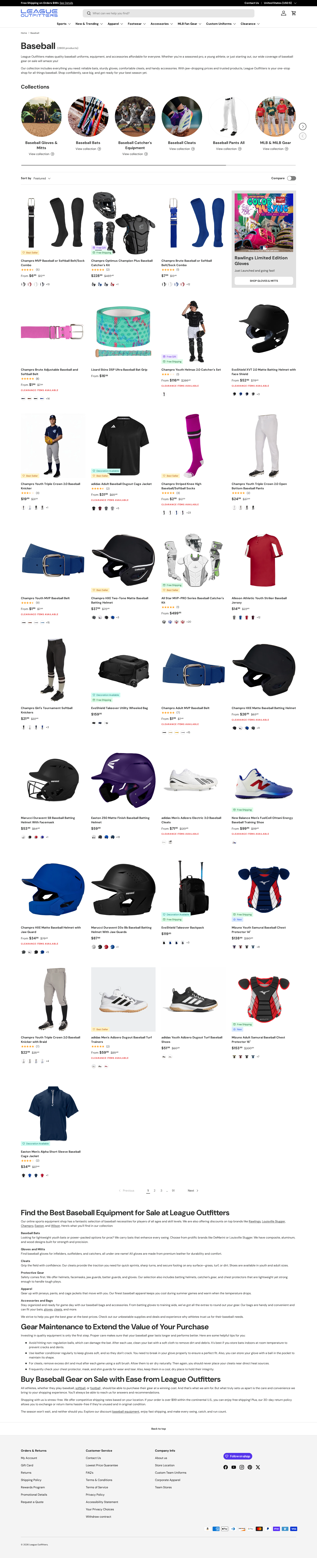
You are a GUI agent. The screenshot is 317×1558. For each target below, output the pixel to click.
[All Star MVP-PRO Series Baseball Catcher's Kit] (193, 560)
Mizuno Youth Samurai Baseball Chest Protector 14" (259, 930)
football (95, 1388)
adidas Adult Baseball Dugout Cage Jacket (121, 484)
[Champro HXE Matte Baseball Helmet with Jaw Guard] (53, 889)
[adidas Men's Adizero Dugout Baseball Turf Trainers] (123, 999)
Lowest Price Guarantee (102, 1465)
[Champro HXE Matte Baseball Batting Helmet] (264, 670)
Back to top (158, 1428)
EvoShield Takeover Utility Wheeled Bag (119, 708)
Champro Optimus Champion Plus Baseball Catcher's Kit (122, 263)
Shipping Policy (31, 1480)
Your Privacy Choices (100, 1509)
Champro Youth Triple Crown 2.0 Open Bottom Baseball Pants (259, 486)
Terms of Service (97, 1487)
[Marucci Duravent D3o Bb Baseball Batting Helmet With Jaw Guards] (123, 889)
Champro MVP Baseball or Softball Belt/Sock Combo (53, 263)
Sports (62, 24)
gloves (48, 1309)
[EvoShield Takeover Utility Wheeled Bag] (123, 670)
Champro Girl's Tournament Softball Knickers (46, 710)
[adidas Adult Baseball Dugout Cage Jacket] (123, 446)
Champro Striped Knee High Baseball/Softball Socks (181, 486)
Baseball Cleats (182, 142)
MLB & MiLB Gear (275, 142)
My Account (29, 1458)
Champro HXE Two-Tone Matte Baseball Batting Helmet (119, 600)
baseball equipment (125, 1411)
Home (24, 33)
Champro (27, 1226)
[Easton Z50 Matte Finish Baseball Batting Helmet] (123, 780)
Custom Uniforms (219, 24)
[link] (126, 1190)
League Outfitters (38, 1544)
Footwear (135, 24)
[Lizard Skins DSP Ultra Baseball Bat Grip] (123, 331)
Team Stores (163, 1487)
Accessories (160, 24)
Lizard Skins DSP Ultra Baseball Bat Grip (119, 370)
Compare (278, 178)
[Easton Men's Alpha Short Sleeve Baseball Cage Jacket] (53, 1114)
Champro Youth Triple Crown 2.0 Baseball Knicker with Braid (50, 1039)
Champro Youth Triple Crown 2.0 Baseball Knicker (50, 486)
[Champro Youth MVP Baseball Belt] (53, 560)
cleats (58, 1309)
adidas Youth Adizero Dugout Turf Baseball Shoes (191, 1039)
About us (161, 1458)
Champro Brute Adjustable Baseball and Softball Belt (49, 372)
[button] (294, 13)
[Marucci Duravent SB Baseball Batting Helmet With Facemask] (53, 780)
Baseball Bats (88, 142)
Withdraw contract (98, 1517)
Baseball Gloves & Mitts (41, 145)
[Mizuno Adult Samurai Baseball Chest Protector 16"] (264, 999)
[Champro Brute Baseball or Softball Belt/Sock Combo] (193, 223)
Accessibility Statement (102, 1502)
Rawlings (255, 1221)
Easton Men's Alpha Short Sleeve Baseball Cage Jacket (51, 1154)
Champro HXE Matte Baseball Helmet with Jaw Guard (51, 930)
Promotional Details (34, 1495)
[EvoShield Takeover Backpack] (193, 889)
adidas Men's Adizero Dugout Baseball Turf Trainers (121, 1039)
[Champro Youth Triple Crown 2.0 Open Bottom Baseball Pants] (264, 446)
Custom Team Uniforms (170, 1473)
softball (80, 1388)
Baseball (34, 33)
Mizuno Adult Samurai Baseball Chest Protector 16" (258, 1039)
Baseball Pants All (229, 142)
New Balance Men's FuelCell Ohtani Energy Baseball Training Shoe (262, 820)
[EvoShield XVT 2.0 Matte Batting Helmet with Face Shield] (264, 331)
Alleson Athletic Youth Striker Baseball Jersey (259, 600)
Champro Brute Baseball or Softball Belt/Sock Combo (186, 263)
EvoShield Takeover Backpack (182, 927)
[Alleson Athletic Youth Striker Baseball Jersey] (264, 560)
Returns (26, 1473)
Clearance (248, 24)
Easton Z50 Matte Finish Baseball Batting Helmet (120, 820)
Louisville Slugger (273, 1221)
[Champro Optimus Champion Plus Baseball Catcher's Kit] (123, 223)
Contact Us (252, 3)
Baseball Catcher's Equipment (135, 145)
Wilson (55, 1226)
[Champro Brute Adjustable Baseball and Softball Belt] (53, 331)
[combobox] (168, 13)
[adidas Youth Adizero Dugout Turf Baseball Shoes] (193, 999)
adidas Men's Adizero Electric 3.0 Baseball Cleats (191, 820)
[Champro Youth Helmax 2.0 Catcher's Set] (193, 331)
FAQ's (89, 1473)
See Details (66, 3)
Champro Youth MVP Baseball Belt (45, 598)
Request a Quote (32, 1502)
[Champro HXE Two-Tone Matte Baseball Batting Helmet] (123, 560)
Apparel (113, 24)
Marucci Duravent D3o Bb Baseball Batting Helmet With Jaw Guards (121, 930)
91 (173, 1190)
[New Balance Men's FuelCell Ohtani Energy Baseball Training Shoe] (264, 780)
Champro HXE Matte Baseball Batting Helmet (264, 708)
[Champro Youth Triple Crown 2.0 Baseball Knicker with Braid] (53, 999)
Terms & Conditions (99, 1480)
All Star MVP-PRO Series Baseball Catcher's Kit (192, 600)
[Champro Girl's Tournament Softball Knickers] (53, 670)
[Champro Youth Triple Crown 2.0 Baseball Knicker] (53, 446)
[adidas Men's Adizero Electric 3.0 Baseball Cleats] (193, 780)
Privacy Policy (95, 1495)
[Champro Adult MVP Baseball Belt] (193, 670)
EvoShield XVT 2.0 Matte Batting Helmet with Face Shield (264, 372)
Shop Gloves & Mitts (264, 280)
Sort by (26, 178)
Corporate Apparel (167, 1480)
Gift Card (27, 1465)
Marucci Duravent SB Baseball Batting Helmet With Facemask (48, 820)
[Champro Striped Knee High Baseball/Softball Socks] (193, 446)
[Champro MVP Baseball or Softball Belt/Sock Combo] (53, 223)
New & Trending (87, 24)
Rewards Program (33, 1487)
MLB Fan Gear (187, 24)
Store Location (164, 1465)
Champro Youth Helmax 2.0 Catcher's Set (191, 370)
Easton (39, 1226)
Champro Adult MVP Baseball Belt (185, 708)
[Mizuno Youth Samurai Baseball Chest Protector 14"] (264, 889)
